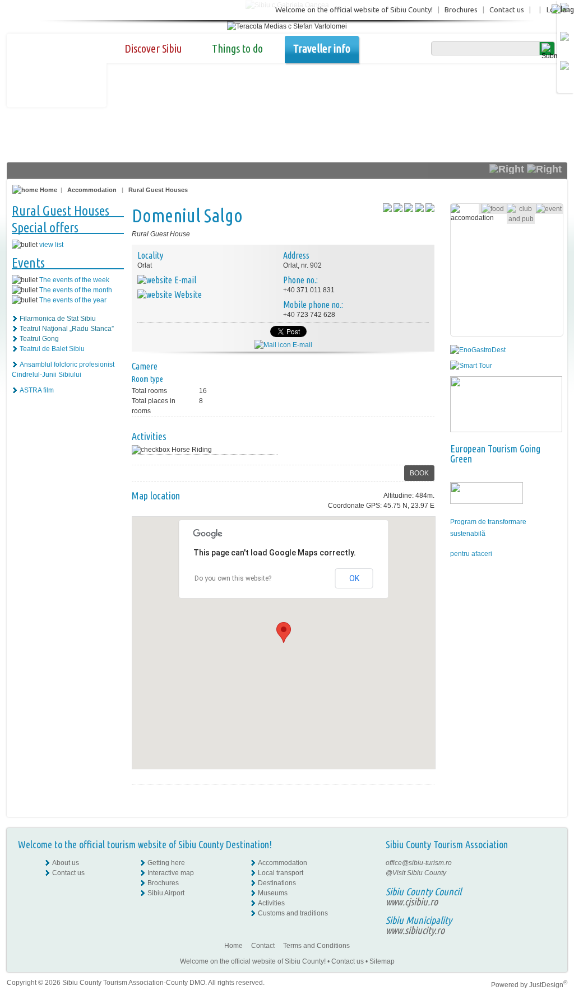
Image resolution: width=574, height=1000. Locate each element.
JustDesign (548, 985)
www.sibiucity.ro (415, 930)
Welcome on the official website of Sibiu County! (354, 9)
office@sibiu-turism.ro (419, 863)
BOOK (419, 473)
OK (354, 578)
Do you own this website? (233, 578)
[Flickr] (548, 873)
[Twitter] (548, 883)
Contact (263, 946)
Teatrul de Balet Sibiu (52, 349)
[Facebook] (548, 863)
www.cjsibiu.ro (412, 901)
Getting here (166, 863)
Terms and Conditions (316, 946)
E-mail (301, 345)
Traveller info (321, 48)
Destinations (277, 883)
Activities (271, 903)
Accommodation (92, 189)
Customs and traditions (293, 913)
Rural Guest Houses (158, 189)
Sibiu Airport (165, 893)
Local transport (280, 873)
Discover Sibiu (153, 48)
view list (51, 245)
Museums (273, 893)
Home (47, 189)
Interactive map (170, 873)
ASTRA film (37, 390)
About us (65, 863)
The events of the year (73, 300)
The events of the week (74, 280)
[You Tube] (547, 893)
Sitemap (382, 961)
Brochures (461, 9)
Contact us (506, 9)
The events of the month (75, 290)
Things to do (237, 48)
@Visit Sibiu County (416, 873)
